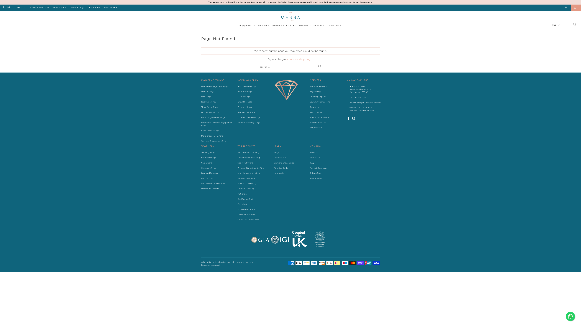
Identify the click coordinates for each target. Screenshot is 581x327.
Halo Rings (206, 97)
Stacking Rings (208, 152)
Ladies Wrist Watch (246, 214)
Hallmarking (279, 173)
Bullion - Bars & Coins (319, 117)
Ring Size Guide (281, 168)
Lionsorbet (215, 265)
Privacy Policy (316, 173)
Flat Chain (242, 194)
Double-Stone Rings (210, 112)
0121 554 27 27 (19, 7)
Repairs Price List (318, 122)
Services (318, 25)
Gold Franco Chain (246, 199)
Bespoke (304, 25)
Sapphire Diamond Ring (248, 152)
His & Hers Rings (245, 91)
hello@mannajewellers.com (368, 102)
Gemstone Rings (208, 168)
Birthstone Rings (208, 157)
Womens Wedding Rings (249, 122)
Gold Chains (206, 163)
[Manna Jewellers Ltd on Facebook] (3, 7)
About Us (314, 152)
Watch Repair (316, 112)
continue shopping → (300, 59)
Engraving (314, 107)
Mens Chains (59, 7)
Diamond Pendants (210, 189)
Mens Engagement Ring (212, 136)
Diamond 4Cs (280, 157)
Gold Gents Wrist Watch (248, 220)
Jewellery (277, 25)
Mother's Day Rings (246, 112)
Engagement (246, 25)
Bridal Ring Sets (245, 102)
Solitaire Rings (207, 91)
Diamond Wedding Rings (249, 117)
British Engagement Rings (213, 117)
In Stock (290, 25)
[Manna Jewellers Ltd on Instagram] (8, 7)
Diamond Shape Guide (284, 163)
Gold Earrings (77, 7)
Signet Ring (315, 91)
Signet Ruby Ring (245, 163)
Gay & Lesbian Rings (210, 131)
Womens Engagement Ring (213, 141)
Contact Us (333, 25)
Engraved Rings (245, 107)
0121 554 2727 (360, 97)
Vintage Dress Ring (246, 178)
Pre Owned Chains (39, 7)
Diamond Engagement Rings (214, 86)
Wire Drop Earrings (246, 209)
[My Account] (567, 8)
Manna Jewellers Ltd (217, 262)
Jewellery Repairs (318, 97)
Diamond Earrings (209, 173)
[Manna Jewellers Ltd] (290, 17)
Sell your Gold (316, 128)
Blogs (276, 152)
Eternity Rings (244, 97)
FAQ (312, 163)
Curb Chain (243, 204)
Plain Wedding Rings (247, 86)
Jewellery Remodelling (320, 102)
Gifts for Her (94, 7)
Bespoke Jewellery (318, 86)
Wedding (263, 25)
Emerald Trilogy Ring (247, 183)
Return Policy (316, 178)
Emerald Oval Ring (246, 189)
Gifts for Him (111, 7)
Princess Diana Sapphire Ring (251, 168)
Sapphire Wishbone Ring (249, 157)
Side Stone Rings (208, 102)
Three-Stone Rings (209, 107)
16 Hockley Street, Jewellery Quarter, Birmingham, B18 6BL (361, 89)
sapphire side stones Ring (249, 173)
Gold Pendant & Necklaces (213, 183)
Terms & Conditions (318, 168)
